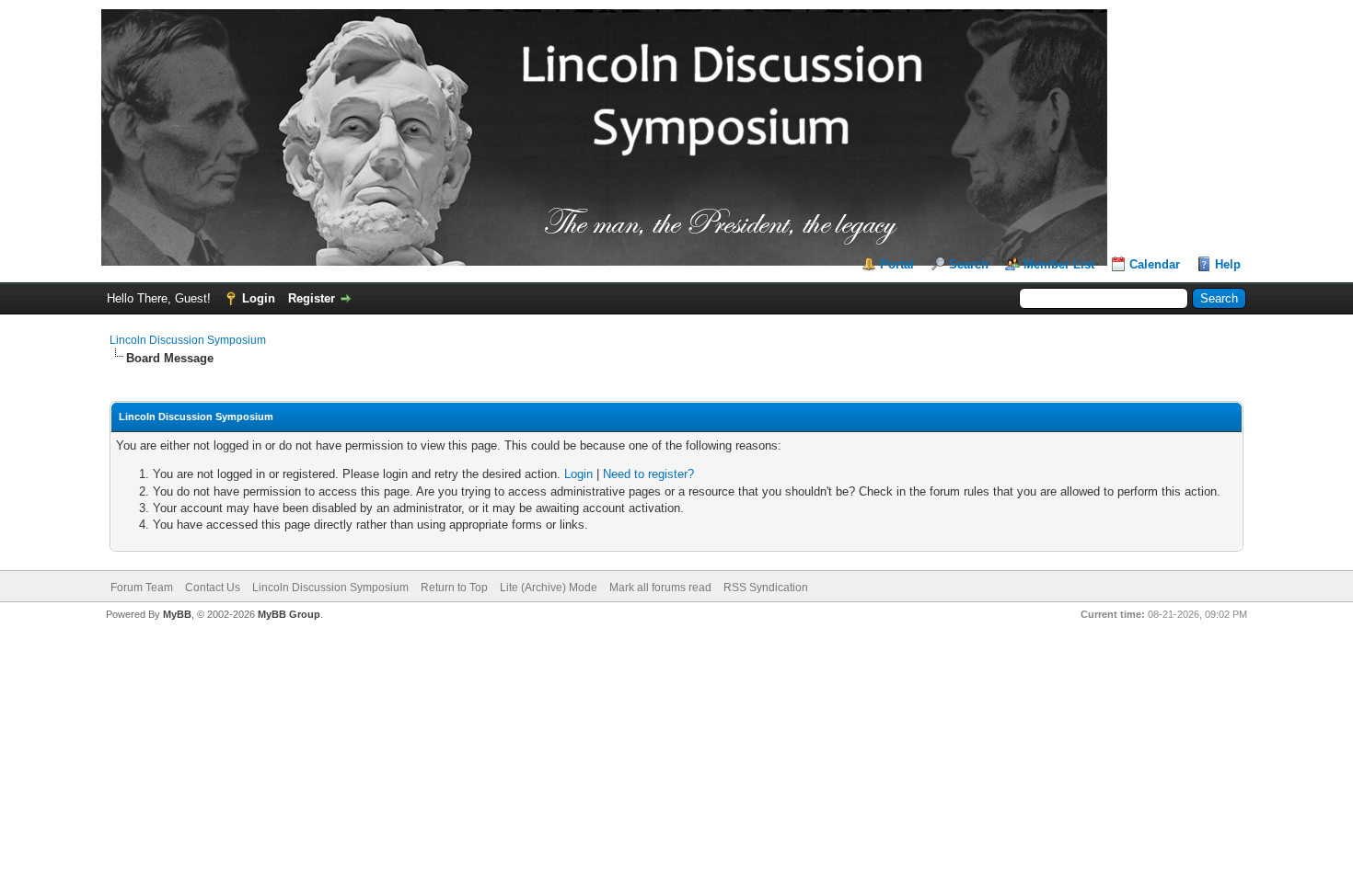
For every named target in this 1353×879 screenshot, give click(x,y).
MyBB (177, 614)
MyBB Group (289, 614)
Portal (897, 264)
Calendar (1154, 264)
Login (258, 298)
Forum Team (141, 587)
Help (1228, 264)
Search (969, 264)
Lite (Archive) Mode (548, 587)
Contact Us (212, 587)
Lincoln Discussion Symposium (188, 340)
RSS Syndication (765, 587)
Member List (1058, 264)
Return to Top (454, 587)
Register (311, 298)
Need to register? (648, 474)
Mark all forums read (660, 587)
